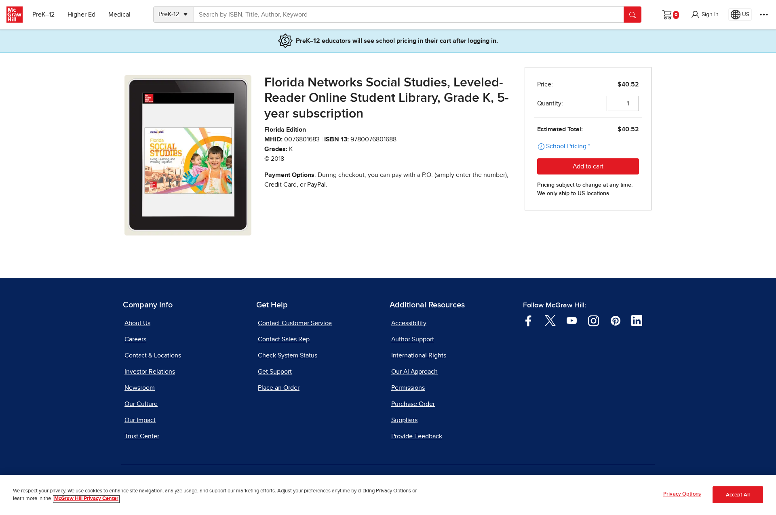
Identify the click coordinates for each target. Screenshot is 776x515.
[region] (388, 495)
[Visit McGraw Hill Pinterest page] (615, 320)
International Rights (418, 355)
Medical (119, 14)
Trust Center (141, 436)
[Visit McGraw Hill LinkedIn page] (636, 320)
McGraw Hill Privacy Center (86, 499)
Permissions (408, 388)
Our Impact (140, 420)
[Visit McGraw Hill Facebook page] (528, 320)
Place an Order (278, 388)
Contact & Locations (152, 355)
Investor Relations (149, 371)
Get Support (275, 371)
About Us (137, 323)
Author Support (412, 339)
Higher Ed (81, 14)
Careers (135, 339)
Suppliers (404, 420)
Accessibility (408, 323)
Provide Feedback (416, 436)
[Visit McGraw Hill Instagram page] (593, 320)
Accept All (738, 495)
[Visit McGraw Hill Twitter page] (550, 320)
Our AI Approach (414, 371)
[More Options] (764, 14)
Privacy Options (682, 494)
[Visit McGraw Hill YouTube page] (571, 320)
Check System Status (287, 355)
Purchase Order (413, 404)
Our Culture (141, 404)
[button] (704, 14)
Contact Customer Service (295, 323)
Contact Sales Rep (284, 339)
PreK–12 (43, 14)
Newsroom (139, 388)
